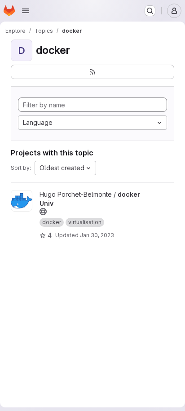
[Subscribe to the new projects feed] (92, 72)
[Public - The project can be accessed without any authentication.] (43, 211)
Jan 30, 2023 (97, 235)
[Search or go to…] (150, 10)
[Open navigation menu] (25, 11)
